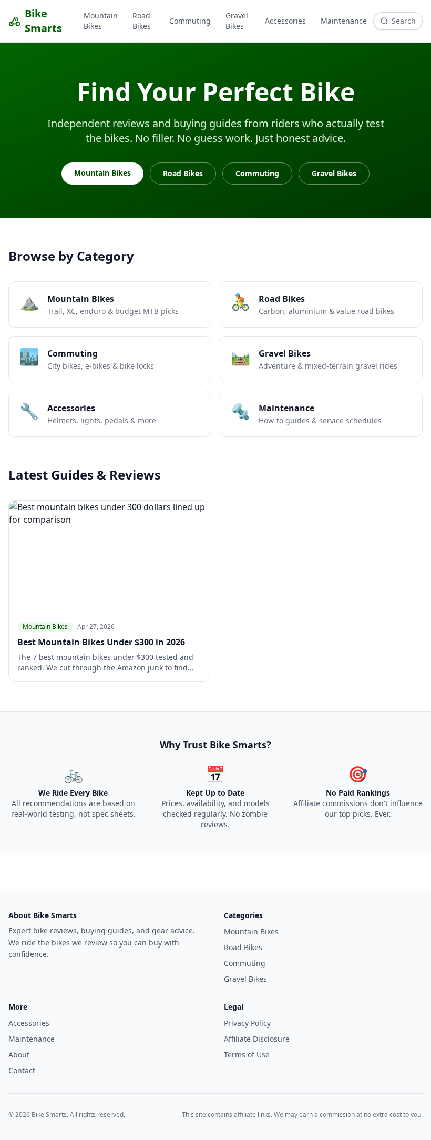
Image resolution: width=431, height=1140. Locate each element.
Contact (21, 1070)
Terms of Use (247, 1055)
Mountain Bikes (101, 21)
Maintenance (344, 21)
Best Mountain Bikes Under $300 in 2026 (101, 642)
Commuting (190, 21)
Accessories (285, 21)
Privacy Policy (247, 1023)
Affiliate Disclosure (257, 1039)
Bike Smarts (43, 20)
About (18, 1055)
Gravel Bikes (236, 21)
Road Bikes (141, 21)
